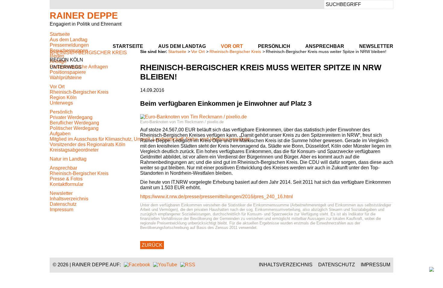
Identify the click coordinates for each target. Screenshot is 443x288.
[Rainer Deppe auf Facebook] (137, 264)
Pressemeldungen (69, 45)
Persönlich (274, 46)
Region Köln (66, 59)
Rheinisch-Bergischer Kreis (235, 51)
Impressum (375, 264)
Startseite (128, 46)
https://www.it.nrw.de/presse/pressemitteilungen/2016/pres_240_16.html (216, 196)
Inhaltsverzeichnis (286, 264)
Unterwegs (66, 67)
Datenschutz (336, 264)
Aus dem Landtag (182, 46)
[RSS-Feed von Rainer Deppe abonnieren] (187, 264)
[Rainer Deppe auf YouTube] (165, 264)
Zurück (152, 245)
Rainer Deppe (84, 15)
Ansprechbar (324, 46)
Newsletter (376, 46)
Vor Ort (232, 46)
